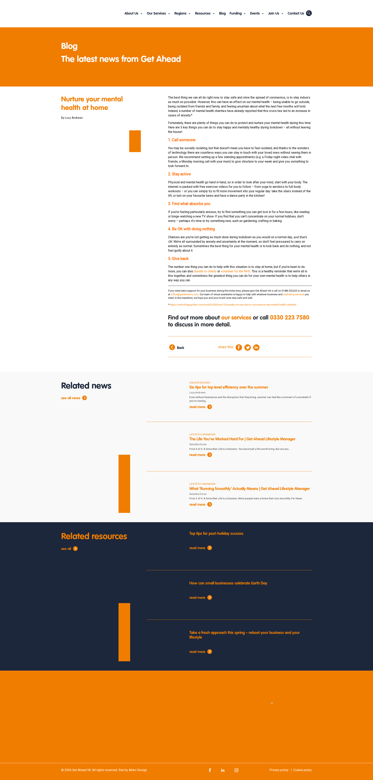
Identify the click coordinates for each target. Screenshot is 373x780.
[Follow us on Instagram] (236, 770)
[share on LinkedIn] (256, 347)
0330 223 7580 (289, 318)
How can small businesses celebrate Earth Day (228, 583)
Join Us (273, 13)
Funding (236, 13)
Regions (180, 13)
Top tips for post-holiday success (216, 534)
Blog (222, 13)
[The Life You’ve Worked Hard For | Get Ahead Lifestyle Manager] (165, 448)
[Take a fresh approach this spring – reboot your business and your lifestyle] (165, 646)
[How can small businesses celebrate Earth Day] (165, 596)
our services (236, 318)
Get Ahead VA (81, 770)
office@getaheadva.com (185, 294)
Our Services (156, 13)
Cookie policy (302, 770)
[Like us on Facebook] (210, 770)
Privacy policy (278, 770)
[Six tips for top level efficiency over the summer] (165, 396)
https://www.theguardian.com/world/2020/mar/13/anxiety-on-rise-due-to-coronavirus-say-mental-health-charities (233, 304)
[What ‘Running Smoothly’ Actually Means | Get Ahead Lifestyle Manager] (165, 497)
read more (197, 407)
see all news (70, 398)
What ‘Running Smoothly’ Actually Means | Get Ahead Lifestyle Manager (249, 489)
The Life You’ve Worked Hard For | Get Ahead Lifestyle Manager (242, 439)
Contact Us (296, 13)
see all (66, 549)
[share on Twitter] (247, 347)
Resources (203, 13)
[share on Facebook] (239, 347)
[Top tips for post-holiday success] (165, 547)
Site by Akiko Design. (133, 770)
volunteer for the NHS (235, 271)
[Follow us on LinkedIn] (222, 770)
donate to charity (205, 271)
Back (180, 348)
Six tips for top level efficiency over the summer (228, 388)
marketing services (293, 294)
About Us (131, 13)
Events (255, 13)
